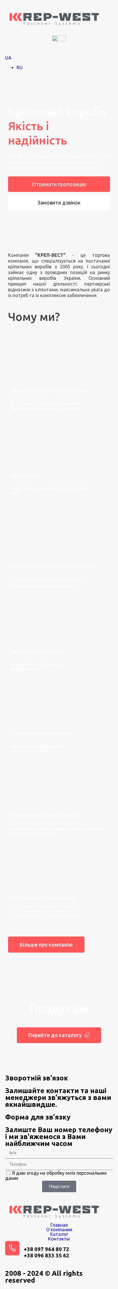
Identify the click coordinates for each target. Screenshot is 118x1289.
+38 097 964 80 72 (46, 1249)
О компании (59, 1229)
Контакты (59, 1238)
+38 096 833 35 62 (46, 1256)
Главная (59, 1225)
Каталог (59, 1234)
